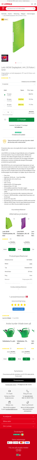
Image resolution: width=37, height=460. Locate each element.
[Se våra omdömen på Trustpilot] (17, 434)
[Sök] (34, 8)
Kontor (10, 13)
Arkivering (16, 13)
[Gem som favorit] (14, 218)
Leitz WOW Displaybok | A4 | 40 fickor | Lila (23, 233)
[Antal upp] (11, 112)
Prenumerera (18, 380)
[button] (4, 19)
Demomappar (31, 13)
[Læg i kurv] (11, 249)
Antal (5, 249)
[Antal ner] (4, 112)
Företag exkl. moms (10, 384)
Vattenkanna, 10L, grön (22, 342)
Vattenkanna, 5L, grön (8, 341)
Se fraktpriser (18, 127)
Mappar (23, 13)
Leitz (31, 263)
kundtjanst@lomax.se (11, 409)
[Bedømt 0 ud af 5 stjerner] (20, 239)
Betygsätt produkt (18, 309)
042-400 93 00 (29, 396)
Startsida (3, 13)
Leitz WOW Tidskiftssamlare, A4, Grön (8, 233)
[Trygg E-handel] (22, 434)
